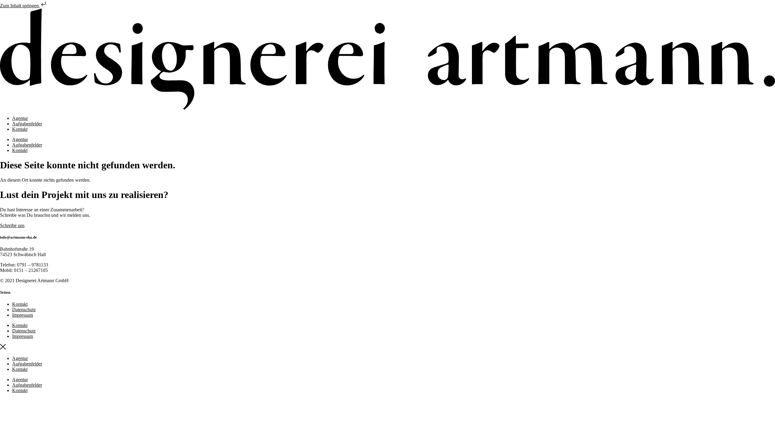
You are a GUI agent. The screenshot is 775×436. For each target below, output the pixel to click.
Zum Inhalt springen (20, 5)
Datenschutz (24, 309)
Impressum (22, 315)
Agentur (20, 118)
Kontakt (20, 129)
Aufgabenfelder (27, 123)
